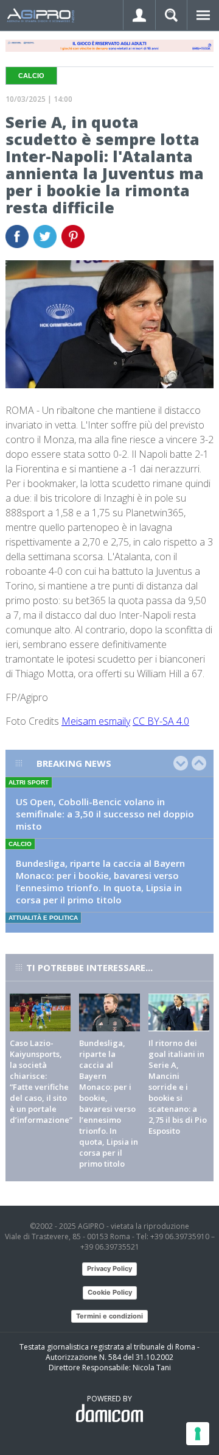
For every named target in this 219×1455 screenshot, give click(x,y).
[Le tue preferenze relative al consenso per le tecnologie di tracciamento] (197, 1433)
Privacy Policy (109, 1268)
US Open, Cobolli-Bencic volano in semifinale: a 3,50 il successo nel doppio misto (105, 813)
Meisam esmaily (95, 721)
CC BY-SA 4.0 (161, 721)
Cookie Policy (110, 1292)
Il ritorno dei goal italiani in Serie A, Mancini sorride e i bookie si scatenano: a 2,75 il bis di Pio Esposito (177, 1086)
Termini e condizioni (109, 1316)
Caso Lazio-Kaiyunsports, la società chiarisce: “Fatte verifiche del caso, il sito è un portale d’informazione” (41, 1081)
